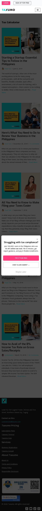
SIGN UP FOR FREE (22, 3)
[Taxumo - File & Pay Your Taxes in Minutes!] (8, 10)
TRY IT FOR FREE (21, 258)
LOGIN (6, 3)
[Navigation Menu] (37, 10)
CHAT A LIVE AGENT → (21, 265)
